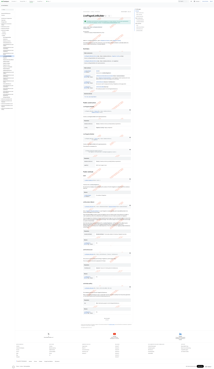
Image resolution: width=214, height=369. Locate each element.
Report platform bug (184, 346)
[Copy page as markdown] (109, 16)
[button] (7, 24)
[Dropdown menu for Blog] (50, 1)
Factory (95, 56)
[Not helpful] (130, 12)
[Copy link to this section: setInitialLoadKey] (93, 283)
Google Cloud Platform (48, 361)
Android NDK (150, 353)
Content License (112, 324)
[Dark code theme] (130, 110)
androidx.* (95, 22)
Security (17, 349)
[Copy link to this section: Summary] (90, 49)
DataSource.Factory (105, 40)
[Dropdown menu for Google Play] (43, 1)
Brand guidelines (27, 366)
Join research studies (184, 351)
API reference (4, 5)
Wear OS (83, 347)
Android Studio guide (152, 346)
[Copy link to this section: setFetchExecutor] (94, 250)
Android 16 (117, 347)
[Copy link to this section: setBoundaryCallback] (95, 202)
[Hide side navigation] (13, 367)
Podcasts (18, 356)
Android (17, 346)
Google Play (39, 1)
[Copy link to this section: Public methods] (94, 172)
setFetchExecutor (100, 81)
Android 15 (117, 349)
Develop (31, 1)
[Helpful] (128, 12)
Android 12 (117, 355)
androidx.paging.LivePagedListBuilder (110, 22)
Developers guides (151, 347)
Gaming (50, 346)
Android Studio (205, 1)
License (21, 366)
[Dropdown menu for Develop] (34, 1)
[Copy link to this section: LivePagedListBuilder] (95, 106)
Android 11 (117, 356)
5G (49, 355)
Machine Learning (52, 347)
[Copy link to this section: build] (87, 175)
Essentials (14, 1)
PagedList (91, 180)
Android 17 (117, 346)
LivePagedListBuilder (89, 56)
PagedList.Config (117, 40)
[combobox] (183, 1)
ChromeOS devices (85, 349)
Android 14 (117, 351)
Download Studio (151, 351)
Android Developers (86, 11)
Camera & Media (52, 351)
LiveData (86, 71)
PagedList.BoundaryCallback (105, 77)
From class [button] (90, 96)
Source (17, 351)
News (17, 353)
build (97, 71)
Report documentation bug (186, 347)
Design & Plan (22, 1)
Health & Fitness (52, 349)
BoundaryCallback (109, 75)
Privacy (50, 353)
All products (57, 361)
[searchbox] (7, 10)
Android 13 (117, 353)
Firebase (40, 361)
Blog (48, 1)
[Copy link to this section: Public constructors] (97, 103)
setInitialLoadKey (100, 86)
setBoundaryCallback (100, 75)
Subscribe (200, 366)
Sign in (211, 1)
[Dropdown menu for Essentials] (17, 1)
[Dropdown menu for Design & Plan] (26, 1)
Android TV (84, 353)
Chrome (35, 361)
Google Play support (184, 349)
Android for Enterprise (20, 347)
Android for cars (85, 351)
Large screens (84, 346)
